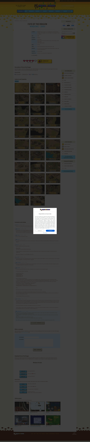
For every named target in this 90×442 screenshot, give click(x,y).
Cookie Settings (42, 228)
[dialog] (45, 221)
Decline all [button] (39, 230)
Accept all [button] (50, 230)
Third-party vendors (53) (44, 221)
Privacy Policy (47, 228)
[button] (45, 232)
